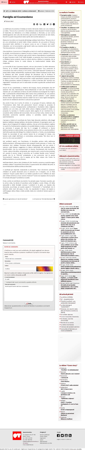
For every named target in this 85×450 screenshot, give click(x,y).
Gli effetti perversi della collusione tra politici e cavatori (70, 118)
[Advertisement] (29, 220)
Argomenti (43, 438)
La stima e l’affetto (67, 297)
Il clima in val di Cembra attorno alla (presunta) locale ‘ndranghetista (70, 30)
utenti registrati (36, 250)
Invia (29, 303)
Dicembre (64, 376)
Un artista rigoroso (67, 314)
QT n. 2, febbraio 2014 (13, 11)
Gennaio (70, 372)
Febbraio (69, 369)
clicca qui (73, 449)
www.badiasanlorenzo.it (27, 68)
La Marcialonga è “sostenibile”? (66, 306)
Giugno (67, 397)
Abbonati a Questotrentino (69, 156)
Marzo (67, 413)
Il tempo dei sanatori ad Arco (70, 327)
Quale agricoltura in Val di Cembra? (15, 199)
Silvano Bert (9, 21)
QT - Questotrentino (67, 299)
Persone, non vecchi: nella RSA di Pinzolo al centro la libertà (69, 310)
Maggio (69, 403)
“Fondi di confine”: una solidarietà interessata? (68, 302)
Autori (41, 439)
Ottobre (69, 384)
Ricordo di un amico (67, 322)
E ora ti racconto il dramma (70, 316)
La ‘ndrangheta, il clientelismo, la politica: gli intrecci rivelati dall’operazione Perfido (70, 49)
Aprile (67, 408)
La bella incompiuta (67, 324)
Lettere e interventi (29, 11)
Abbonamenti (43, 441)
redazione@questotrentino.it (31, 441)
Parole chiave (43, 436)
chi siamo (25, 443)
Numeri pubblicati (44, 434)
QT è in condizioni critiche (68, 146)
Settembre (66, 388)
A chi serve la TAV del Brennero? (43, 199)
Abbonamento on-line (46, 443)
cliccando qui (19, 275)
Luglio (68, 392)
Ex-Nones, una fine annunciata (67, 319)
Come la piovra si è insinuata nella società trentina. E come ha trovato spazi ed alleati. (70, 57)
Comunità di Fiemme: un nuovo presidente (69, 329)
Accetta (79, 449)
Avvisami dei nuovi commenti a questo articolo (21, 282)
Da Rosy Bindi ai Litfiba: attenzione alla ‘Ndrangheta (70, 126)
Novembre (65, 380)
